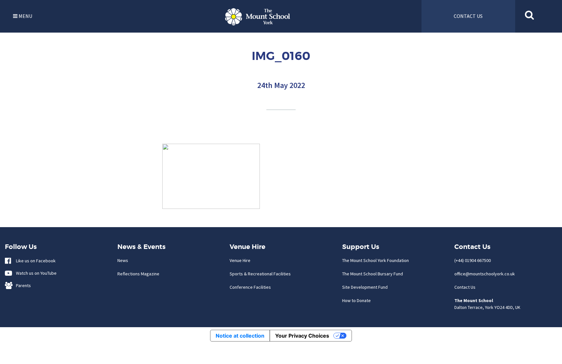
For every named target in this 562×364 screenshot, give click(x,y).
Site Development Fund (365, 287)
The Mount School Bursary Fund (372, 274)
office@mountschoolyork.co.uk (484, 274)
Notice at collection (240, 335)
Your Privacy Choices (302, 335)
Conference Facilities (250, 287)
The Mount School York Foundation (375, 260)
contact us (468, 16)
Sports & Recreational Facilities (260, 274)
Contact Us (464, 287)
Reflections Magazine (138, 274)
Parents (22, 285)
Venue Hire (240, 260)
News (122, 260)
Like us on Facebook (34, 261)
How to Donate (356, 300)
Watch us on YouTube (35, 273)
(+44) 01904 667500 (472, 260)
